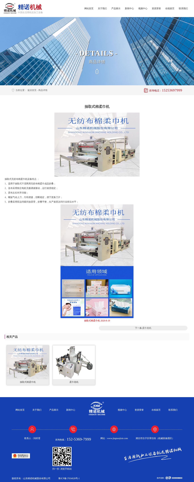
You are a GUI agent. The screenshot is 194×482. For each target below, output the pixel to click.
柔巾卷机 (146, 328)
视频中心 (142, 8)
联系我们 (183, 8)
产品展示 (115, 8)
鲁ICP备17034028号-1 (69, 478)
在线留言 (169, 8)
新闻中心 (129, 8)
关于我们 (102, 8)
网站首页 (88, 8)
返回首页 (31, 90)
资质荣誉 (156, 8)
